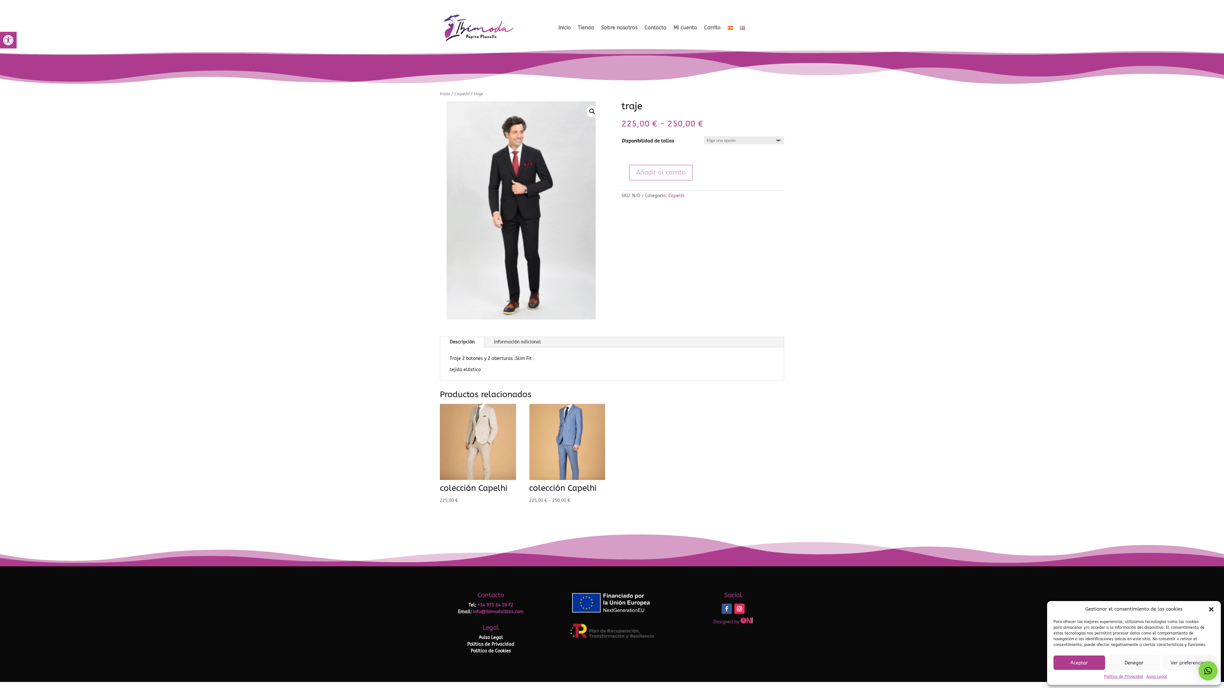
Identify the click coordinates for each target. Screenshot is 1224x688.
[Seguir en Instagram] (739, 609)
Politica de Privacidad (1123, 676)
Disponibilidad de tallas (648, 141)
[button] (8, 40)
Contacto (656, 28)
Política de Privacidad (490, 644)
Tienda (586, 28)
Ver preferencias (1188, 663)
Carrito (712, 28)
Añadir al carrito (661, 172)
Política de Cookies (491, 651)
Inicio (564, 28)
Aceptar (1079, 663)
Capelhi (462, 93)
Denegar (1134, 663)
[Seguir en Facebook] (727, 609)
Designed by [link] (726, 622)
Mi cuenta (685, 28)
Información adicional (517, 342)
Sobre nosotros (619, 28)
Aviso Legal (1156, 676)
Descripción (462, 342)
